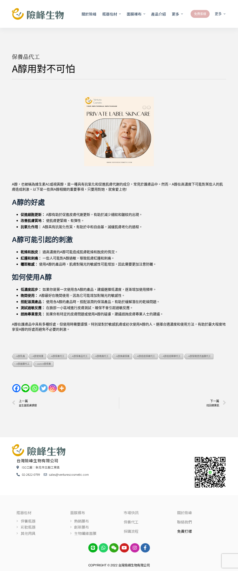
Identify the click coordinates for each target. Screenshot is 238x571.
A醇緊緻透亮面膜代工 (199, 356)
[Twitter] (44, 388)
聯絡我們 (184, 522)
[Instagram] (53, 388)
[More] (62, 388)
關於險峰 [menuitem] (89, 14)
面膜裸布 (77, 512)
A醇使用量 (38, 356)
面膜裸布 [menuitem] (134, 14)
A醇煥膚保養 (122, 356)
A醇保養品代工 (80, 356)
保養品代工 (26, 56)
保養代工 (131, 522)
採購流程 (131, 531)
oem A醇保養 (44, 364)
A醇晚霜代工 (102, 356)
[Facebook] (16, 388)
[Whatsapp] (34, 388)
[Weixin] (114, 547)
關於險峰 (184, 512)
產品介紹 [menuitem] (158, 14)
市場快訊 (131, 512)
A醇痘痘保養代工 (146, 356)
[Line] (25, 388)
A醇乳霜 (20, 356)
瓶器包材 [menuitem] (109, 14)
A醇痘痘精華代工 (172, 356)
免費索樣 (200, 14)
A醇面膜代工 (23, 364)
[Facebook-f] (145, 547)
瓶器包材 (24, 512)
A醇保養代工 (57, 356)
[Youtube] (124, 547)
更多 (175, 14)
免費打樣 (184, 531)
